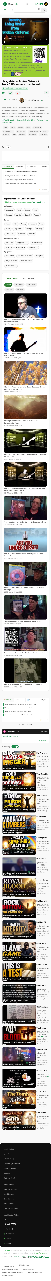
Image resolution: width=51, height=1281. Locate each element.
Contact (7, 1173)
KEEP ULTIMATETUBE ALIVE (19, 48)
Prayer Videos (9, 1204)
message (6, 134)
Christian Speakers (11, 1209)
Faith (15, 224)
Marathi (18, 215)
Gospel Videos (9, 1199)
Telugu (27, 210)
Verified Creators (10, 1168)
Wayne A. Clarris (11, 261)
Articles (6, 1220)
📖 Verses (19, 166)
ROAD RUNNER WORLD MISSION (12, 1272)
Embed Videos (9, 1184)
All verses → (33, 247)
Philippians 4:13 (22, 242)
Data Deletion (9, 1149)
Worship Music (9, 1194)
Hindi (35, 210)
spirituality (43, 134)
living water (37, 127)
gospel (20, 127)
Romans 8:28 (20, 247)
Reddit (8, 1243)
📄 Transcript (31, 166)
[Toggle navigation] (5, 10)
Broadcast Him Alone (40, 1257)
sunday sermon (34, 131)
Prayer (41, 224)
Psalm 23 (9, 247)
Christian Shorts (7, 122)
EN (27, 4)
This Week (19, 285)
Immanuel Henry (26, 261)
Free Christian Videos (11, 1215)
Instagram (10, 1234)
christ (13, 127)
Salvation (21, 234)
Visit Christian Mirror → (10, 736)
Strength (29, 229)
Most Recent (28, 278)
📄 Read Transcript (8, 120)
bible (5, 127)
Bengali (27, 215)
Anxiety (23, 224)
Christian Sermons (10, 1189)
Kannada (9, 215)
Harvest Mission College (10, 1269)
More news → (43, 740)
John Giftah (10, 256)
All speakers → (11, 266)
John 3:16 (9, 242)
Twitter (9, 1239)
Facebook (9, 1229)
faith (14, 134)
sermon (45, 131)
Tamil (19, 210)
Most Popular (12, 278)
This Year (9, 289)
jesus (28, 127)
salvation (22, 134)
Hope (8, 224)
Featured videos (42, 120)
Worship (32, 234)
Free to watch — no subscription (15, 88)
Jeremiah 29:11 (36, 242)
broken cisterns (8, 131)
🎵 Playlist (43, 166)
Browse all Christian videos (26, 120)
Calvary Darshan (28, 1269)
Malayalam (9, 210)
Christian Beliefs (10, 1178)
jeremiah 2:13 (21, 131)
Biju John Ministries (35, 1272)
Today (8, 285)
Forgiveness (18, 229)
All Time (20, 289)
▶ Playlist (43, 700)
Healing (32, 224)
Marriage (39, 229)
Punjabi (36, 215)
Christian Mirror (13, 731)
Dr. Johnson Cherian (25, 256)
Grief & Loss (10, 234)
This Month (31, 285)
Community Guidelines (12, 1164)
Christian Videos (7, 1275)
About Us (7, 1154)
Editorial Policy (9, 1159)
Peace (8, 229)
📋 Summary (8, 166)
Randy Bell (39, 256)
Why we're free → (38, 202)
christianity (32, 134)
